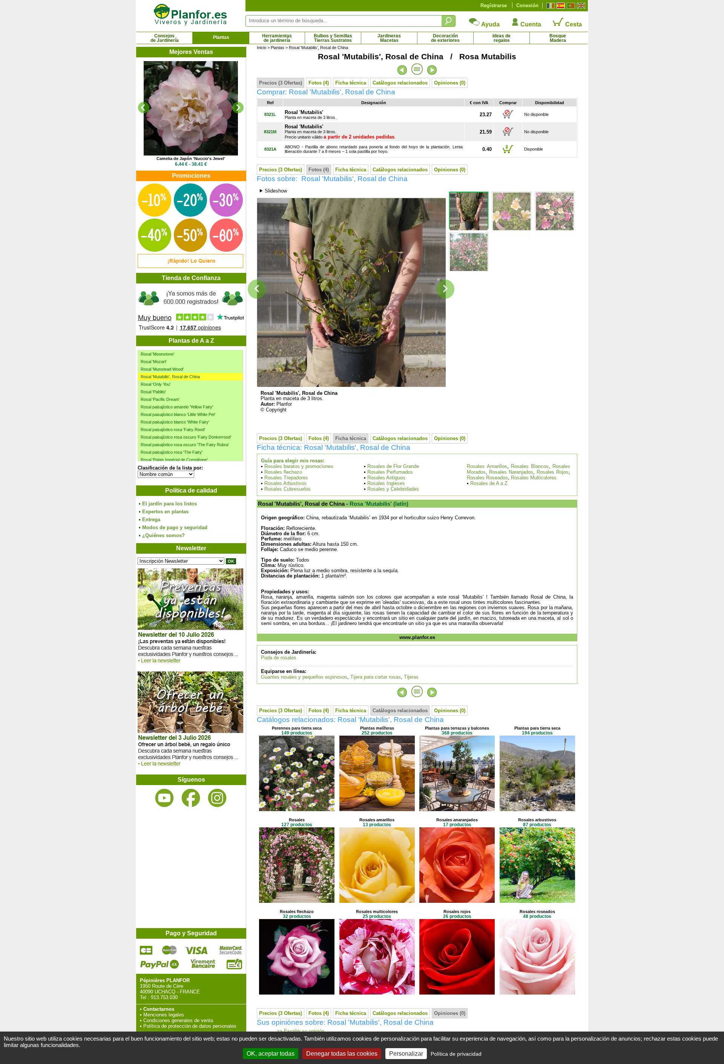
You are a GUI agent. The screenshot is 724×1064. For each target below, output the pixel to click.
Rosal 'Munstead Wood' (162, 369)
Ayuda (490, 24)
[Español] (560, 6)
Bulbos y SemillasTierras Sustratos (333, 38)
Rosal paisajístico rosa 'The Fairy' (171, 452)
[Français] (550, 6)
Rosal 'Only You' (155, 384)
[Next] (238, 107)
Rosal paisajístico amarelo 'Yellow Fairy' (177, 407)
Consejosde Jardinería (164, 38)
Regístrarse (493, 5)
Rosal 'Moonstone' (157, 354)
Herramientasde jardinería (277, 38)
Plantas (221, 37)
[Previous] (143, 107)
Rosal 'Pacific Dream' (160, 399)
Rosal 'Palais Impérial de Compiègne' (174, 459)
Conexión (527, 5)
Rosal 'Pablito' (153, 392)
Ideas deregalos (501, 38)
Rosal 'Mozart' (154, 361)
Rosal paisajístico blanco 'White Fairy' (175, 422)
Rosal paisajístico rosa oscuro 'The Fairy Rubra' (185, 444)
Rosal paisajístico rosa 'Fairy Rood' (173, 429)
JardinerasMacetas (389, 38)
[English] (580, 6)
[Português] (570, 6)
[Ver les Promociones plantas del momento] (190, 266)
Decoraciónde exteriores (445, 38)
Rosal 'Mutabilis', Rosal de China (170, 376)
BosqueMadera (557, 38)
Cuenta (530, 24)
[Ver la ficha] (191, 108)
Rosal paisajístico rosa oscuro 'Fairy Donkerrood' (186, 437)
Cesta (573, 24)
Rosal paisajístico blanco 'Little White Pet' (178, 414)
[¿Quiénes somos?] (190, 309)
